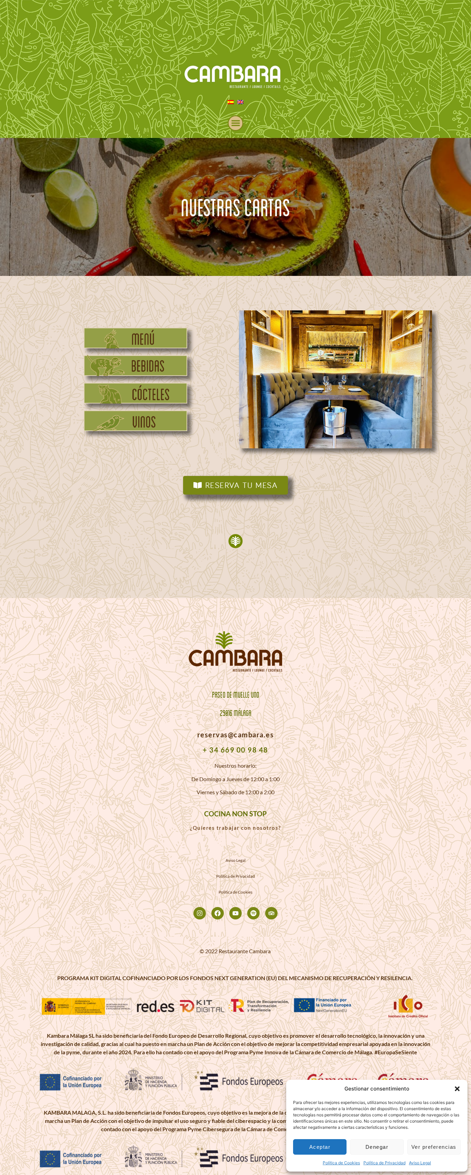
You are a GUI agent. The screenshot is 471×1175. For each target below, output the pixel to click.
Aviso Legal (420, 1162)
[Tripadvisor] (271, 913)
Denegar (377, 1147)
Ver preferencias (434, 1147)
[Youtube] (235, 913)
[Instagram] (199, 913)
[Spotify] (253, 913)
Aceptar (320, 1147)
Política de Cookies (341, 1162)
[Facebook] (217, 913)
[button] (457, 1088)
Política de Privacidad (384, 1162)
